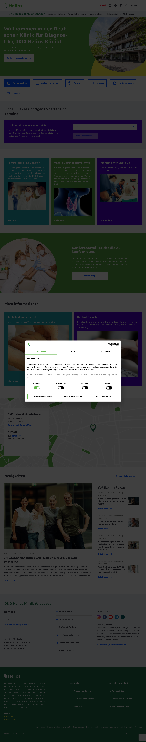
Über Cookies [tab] (105, 352)
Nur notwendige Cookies (42, 396)
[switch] (61, 387)
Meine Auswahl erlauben (73, 396)
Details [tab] (73, 352)
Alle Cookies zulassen (104, 396)
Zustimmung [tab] (41, 352)
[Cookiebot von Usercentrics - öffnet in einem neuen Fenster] (109, 344)
